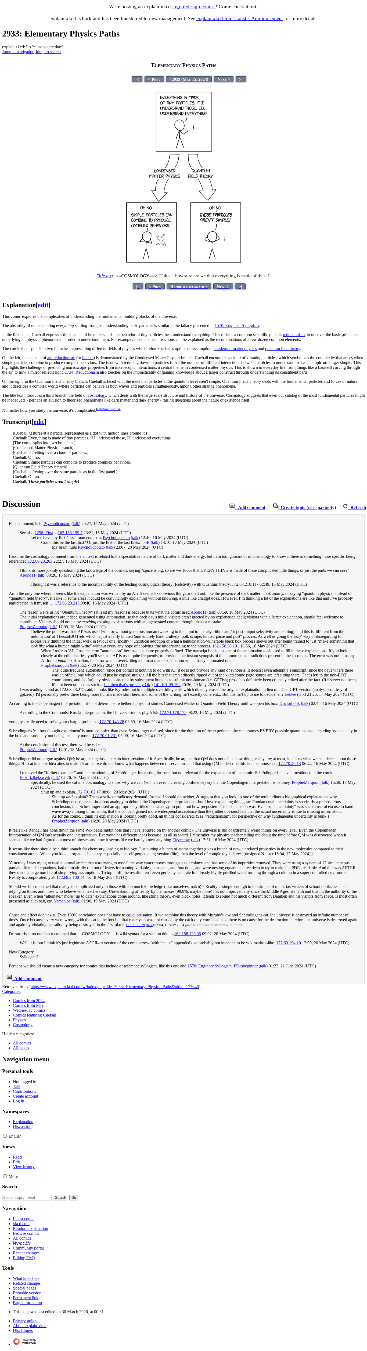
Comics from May (28, 1005)
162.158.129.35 (187, 933)
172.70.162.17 (88, 792)
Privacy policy (25, 1321)
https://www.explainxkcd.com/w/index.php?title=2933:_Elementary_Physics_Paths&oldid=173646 (115, 986)
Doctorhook (289, 703)
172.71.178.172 (173, 712)
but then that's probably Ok (127, 684)
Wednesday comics (29, 1010)
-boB (145, 542)
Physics (19, 1020)
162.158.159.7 (70, 532)
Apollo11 (27, 575)
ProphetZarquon (33, 626)
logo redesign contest (194, 6)
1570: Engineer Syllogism (237, 325)
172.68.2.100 (67, 877)
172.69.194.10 (288, 943)
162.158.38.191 (225, 646)
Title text (105, 275)
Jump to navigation (18, 51)
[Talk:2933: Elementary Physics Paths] (232, 507)
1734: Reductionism (82, 372)
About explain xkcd (29, 1325)
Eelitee (290, 694)
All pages (21, 1048)
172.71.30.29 (135, 925)
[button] (5, 1136)
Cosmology (23, 1024)
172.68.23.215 (67, 603)
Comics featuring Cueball (34, 1015)
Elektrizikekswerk (35, 777)
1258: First (44, 532)
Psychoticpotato (57, 523)
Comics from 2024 (29, 1000)
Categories (11, 991)
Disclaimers (23, 1330)
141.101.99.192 (167, 684)
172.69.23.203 (40, 561)
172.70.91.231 (104, 735)
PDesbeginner (246, 966)
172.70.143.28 (111, 721)
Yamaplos (62, 901)
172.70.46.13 (289, 763)
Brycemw (181, 839)
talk (76, 523)
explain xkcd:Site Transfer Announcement (239, 18)
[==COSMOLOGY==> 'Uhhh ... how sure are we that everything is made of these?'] (183, 266)
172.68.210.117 (245, 584)
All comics (22, 1043)
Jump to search (48, 51)
